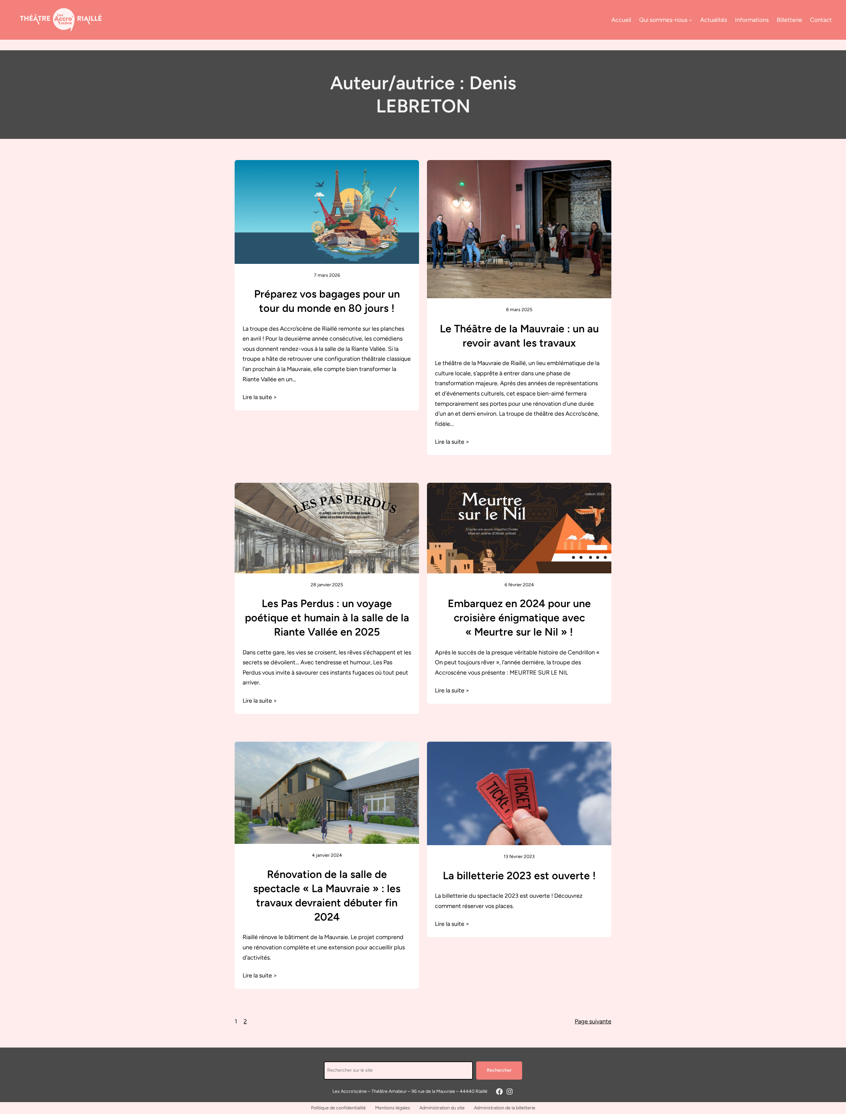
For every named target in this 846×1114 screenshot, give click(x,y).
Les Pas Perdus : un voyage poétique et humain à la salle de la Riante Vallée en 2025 (327, 617)
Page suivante (593, 1021)
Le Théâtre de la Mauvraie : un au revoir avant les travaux (519, 335)
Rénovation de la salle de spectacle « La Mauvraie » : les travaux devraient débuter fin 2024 (327, 896)
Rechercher (499, 1070)
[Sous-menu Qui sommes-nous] (690, 20)
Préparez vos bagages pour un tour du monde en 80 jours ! (327, 301)
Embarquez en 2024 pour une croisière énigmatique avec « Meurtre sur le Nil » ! (519, 617)
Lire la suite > (260, 397)
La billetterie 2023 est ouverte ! (519, 875)
